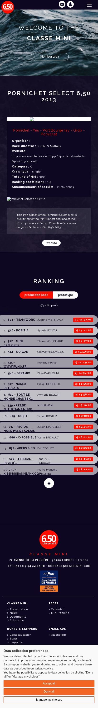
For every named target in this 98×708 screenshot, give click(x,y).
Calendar (57, 609)
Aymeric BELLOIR (48, 394)
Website (51, 243)
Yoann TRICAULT (48, 437)
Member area (49, 56)
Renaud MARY (46, 362)
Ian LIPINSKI (45, 405)
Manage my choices (49, 699)
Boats (14, 638)
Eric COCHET (45, 448)
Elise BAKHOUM (48, 373)
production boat (36, 295)
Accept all (49, 683)
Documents (18, 616)
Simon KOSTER (47, 416)
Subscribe (17, 620)
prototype (65, 295)
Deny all (49, 691)
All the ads (59, 634)
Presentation (19, 609)
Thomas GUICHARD (50, 341)
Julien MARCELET (49, 426)
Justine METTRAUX (50, 319)
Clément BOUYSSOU (50, 352)
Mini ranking (60, 613)
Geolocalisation (21, 634)
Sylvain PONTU (47, 330)
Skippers (16, 642)
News (14, 613)
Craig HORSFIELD (48, 384)
